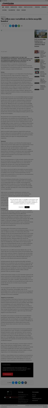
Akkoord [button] (27, 207)
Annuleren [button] (21, 207)
